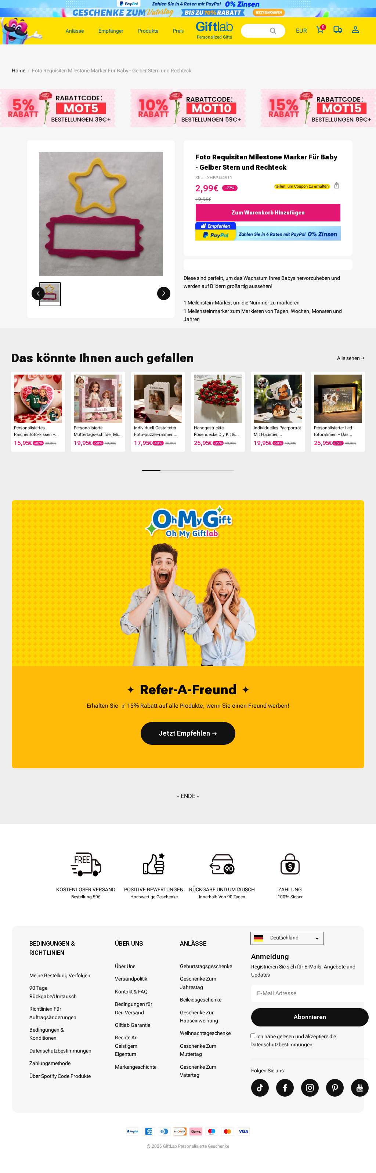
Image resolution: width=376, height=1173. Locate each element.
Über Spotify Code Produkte (60, 1076)
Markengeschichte (135, 1067)
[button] (38, 293)
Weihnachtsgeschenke (205, 1033)
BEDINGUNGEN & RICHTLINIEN (52, 948)
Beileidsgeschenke (200, 1000)
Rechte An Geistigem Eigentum (126, 1046)
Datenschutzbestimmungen (60, 1051)
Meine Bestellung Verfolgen (59, 975)
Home (18, 70)
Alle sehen (348, 358)
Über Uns (129, 943)
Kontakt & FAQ (131, 992)
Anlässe (193, 943)
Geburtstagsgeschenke (206, 966)
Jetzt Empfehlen (184, 733)
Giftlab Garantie (132, 1025)
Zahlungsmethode (49, 1063)
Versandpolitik (131, 979)
